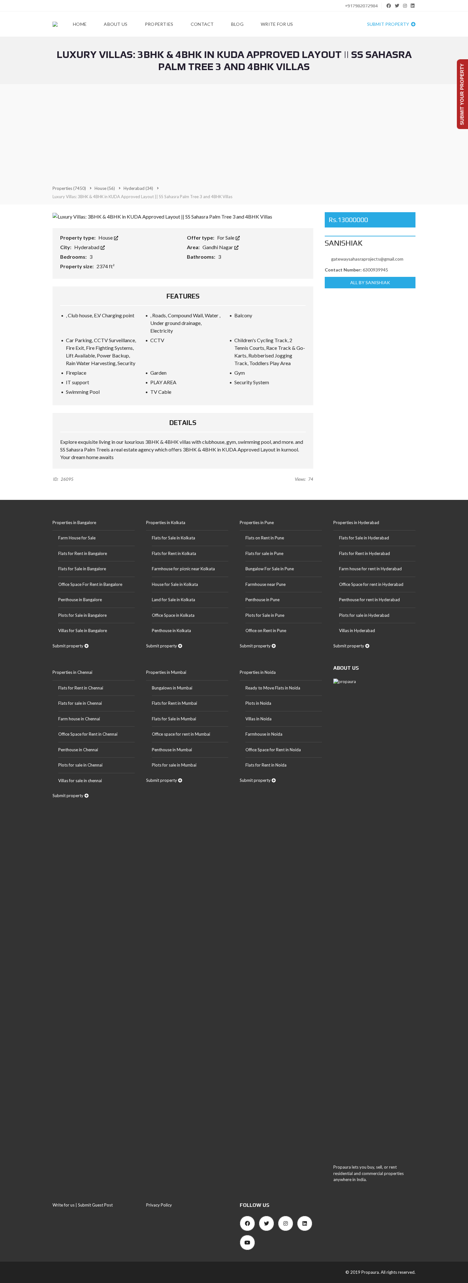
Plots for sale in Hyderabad (364, 615)
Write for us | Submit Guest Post (83, 1204)
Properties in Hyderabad (356, 522)
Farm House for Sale (77, 537)
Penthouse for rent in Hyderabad (369, 599)
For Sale (226, 237)
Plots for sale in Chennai (80, 765)
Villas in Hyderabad (357, 630)
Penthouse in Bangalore (80, 599)
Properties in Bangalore (74, 522)
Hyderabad (87, 247)
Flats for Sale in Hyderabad (364, 537)
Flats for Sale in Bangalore (82, 568)
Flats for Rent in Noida (266, 765)
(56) (105, 188)
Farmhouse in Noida (263, 734)
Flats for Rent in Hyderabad (364, 553)
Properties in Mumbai (166, 672)
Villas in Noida (258, 718)
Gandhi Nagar (218, 247)
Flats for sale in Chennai (80, 703)
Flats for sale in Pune (264, 553)
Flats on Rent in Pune (264, 537)
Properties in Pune (257, 522)
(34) (138, 188)
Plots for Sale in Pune (264, 615)
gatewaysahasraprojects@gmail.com (367, 259)
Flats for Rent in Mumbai (174, 703)
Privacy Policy (159, 1204)
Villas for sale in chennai (80, 780)
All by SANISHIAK (370, 282)
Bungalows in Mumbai (172, 687)
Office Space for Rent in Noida (273, 749)
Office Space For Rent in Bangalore (90, 584)
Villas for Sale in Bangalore (82, 630)
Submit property (388, 24)
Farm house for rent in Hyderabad (370, 568)
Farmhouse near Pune (265, 584)
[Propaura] (55, 24)
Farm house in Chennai (79, 718)
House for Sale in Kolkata (175, 584)
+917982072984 (361, 5)
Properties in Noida (258, 672)
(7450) (69, 188)
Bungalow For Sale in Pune (269, 568)
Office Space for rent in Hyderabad (371, 584)
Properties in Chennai (72, 672)
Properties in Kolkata (165, 522)
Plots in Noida (258, 703)
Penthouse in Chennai (78, 749)
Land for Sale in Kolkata (173, 599)
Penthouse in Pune (262, 599)
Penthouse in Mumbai (172, 749)
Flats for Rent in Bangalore (82, 553)
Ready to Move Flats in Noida (272, 687)
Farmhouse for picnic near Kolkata (183, 568)
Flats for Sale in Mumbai (174, 718)
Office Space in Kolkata (173, 615)
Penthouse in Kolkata (171, 630)
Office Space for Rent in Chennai (87, 734)
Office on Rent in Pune (265, 630)
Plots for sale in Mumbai (174, 765)
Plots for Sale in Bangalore (82, 615)
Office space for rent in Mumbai (181, 734)
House (106, 237)
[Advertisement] (234, 134)
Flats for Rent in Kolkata (174, 553)
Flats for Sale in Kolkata (173, 537)
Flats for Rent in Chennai (80, 687)
